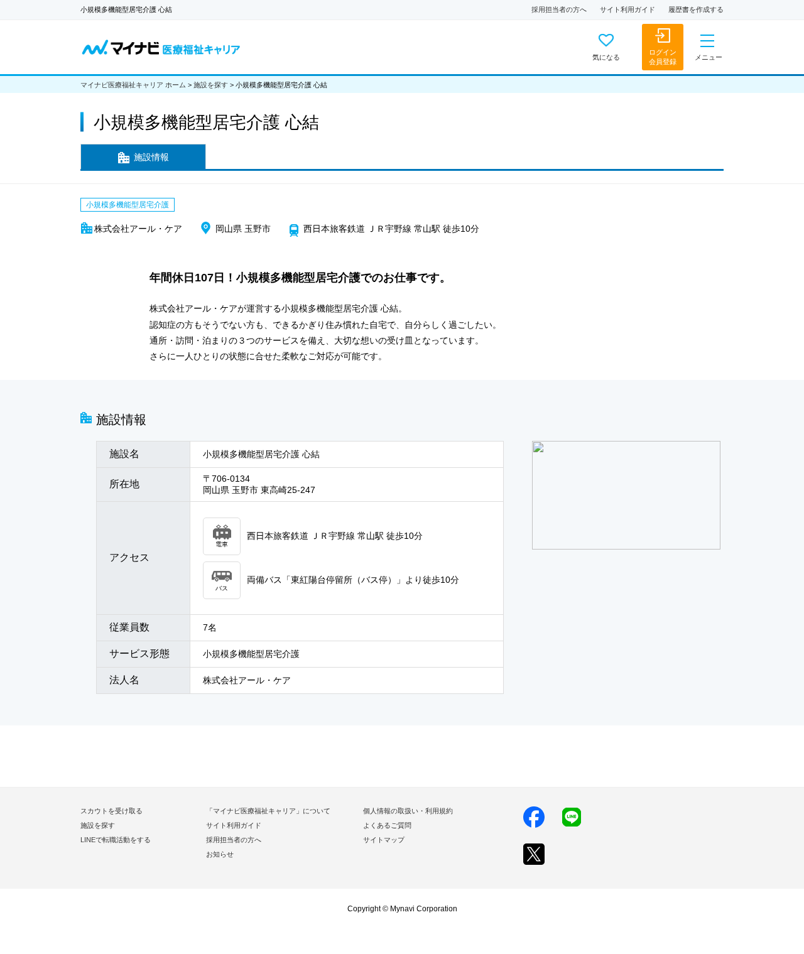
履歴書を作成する (696, 9)
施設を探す (210, 85)
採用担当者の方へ (559, 9)
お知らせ (220, 854)
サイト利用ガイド (627, 9)
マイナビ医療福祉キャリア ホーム (133, 85)
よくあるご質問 (387, 825)
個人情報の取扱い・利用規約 (408, 811)
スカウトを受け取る (111, 811)
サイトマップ (384, 839)
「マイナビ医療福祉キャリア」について (268, 811)
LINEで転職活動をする (115, 839)
